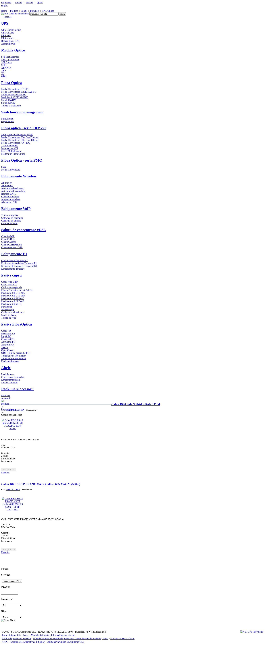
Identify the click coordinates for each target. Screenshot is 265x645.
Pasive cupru (11, 275)
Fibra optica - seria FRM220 (23, 128)
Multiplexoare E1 (9, 148)
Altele (6, 368)
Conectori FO (8, 339)
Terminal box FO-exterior (13, 358)
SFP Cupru (6, 62)
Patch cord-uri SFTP (11, 304)
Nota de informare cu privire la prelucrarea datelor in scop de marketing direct (70, 638)
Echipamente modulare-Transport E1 (19, 263)
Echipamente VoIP (16, 209)
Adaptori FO (7, 344)
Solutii (24, 11)
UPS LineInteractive (11, 30)
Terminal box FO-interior (13, 355)
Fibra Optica (11, 83)
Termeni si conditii (11, 635)
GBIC (4, 76)
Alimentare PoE (9, 202)
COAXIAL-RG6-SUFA (15, 410)
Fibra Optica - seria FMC (21, 160)
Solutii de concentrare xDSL (23, 230)
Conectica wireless (10, 196)
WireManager (7, 309)
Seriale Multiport (9, 382)
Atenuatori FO (8, 342)
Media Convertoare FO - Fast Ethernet (19, 137)
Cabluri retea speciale (11, 287)
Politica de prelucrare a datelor (16, 638)
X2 (2, 73)
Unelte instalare (8, 315)
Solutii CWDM (8, 100)
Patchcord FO (8, 333)
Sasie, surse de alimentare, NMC (17, 134)
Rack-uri (5, 395)
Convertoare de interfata (13, 377)
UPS (4, 23)
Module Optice (13, 50)
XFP (3, 70)
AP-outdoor (7, 185)
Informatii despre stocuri (63, 635)
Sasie (3, 167)
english (4, 5)
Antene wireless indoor (12, 188)
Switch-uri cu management (22, 112)
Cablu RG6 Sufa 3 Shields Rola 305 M (135, 404)
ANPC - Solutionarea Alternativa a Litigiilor (23, 642)
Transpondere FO (9, 145)
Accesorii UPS (8, 43)
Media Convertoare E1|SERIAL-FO (18, 91)
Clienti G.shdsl (8, 242)
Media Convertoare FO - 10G (15, 142)
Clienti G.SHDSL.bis (11, 244)
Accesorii (5, 398)
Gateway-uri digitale (11, 220)
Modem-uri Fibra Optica (13, 154)
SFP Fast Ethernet (10, 56)
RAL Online (48, 11)
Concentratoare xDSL (12, 247)
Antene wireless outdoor (13, 191)
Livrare (25, 635)
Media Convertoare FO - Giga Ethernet (20, 140)
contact (29, 2)
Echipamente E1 (14, 254)
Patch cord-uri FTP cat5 (12, 298)
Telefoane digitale (9, 215)
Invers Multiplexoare (11, 151)
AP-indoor (6, 182)
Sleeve (4, 347)
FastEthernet (7, 118)
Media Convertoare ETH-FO (15, 89)
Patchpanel (6, 306)
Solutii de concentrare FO (13, 94)
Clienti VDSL (8, 239)
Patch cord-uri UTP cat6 (13, 295)
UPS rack (6, 35)
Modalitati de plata (40, 635)
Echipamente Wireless (18, 176)
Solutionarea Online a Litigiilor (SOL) (65, 642)
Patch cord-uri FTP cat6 (12, 301)
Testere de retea (8, 317)
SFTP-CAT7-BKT (13, 490)
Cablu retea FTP (9, 284)
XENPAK (6, 68)
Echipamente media (10, 379)
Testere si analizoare (11, 105)
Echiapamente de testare (13, 268)
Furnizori (34, 11)
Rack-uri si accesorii (17, 389)
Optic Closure (8, 350)
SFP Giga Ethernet (10, 59)
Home (4, 11)
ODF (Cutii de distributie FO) (15, 353)
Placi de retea (7, 374)
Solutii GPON (8, 103)
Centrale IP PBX (9, 223)
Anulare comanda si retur (122, 638)
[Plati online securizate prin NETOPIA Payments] (251, 631)
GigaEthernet (7, 121)
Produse (14, 11)
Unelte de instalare (10, 361)
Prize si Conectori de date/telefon (17, 290)
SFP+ (4, 65)
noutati (18, 2)
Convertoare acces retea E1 (14, 260)
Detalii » (5, 472)
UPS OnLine (7, 32)
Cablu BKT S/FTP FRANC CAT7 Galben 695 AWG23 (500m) (40, 484)
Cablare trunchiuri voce (12, 312)
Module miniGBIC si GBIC (14, 97)
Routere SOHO (8, 193)
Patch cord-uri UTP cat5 (13, 293)
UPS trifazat (7, 38)
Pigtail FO (6, 336)
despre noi (6, 2)
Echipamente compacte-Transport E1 (19, 266)
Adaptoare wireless (10, 199)
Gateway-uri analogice (12, 218)
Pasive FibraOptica (16, 324)
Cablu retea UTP (9, 281)
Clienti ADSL (8, 236)
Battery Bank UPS (10, 41)
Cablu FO (6, 330)
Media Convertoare (10, 169)
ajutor (40, 2)
